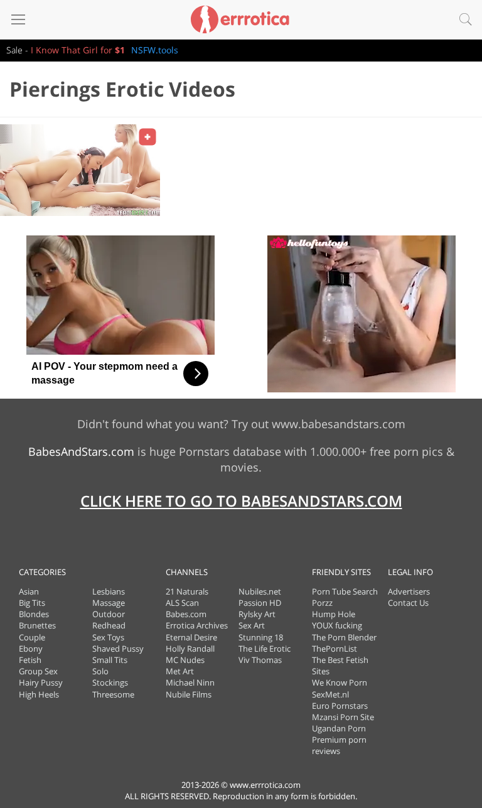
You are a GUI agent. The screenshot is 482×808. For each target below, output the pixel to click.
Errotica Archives (197, 625)
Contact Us (408, 602)
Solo (100, 671)
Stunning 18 (260, 637)
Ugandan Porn (339, 728)
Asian (29, 591)
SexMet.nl (330, 694)
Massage (108, 602)
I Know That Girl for (78, 50)
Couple (32, 637)
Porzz (322, 602)
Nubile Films (189, 694)
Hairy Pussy (41, 682)
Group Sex (38, 671)
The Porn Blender (344, 637)
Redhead (109, 625)
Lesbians (108, 591)
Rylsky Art (257, 614)
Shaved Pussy (118, 648)
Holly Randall (190, 648)
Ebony (31, 648)
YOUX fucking (337, 625)
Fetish (30, 659)
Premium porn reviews (339, 745)
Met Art (180, 671)
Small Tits (109, 659)
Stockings (110, 682)
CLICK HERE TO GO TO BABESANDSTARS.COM (241, 500)
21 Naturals (187, 591)
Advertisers (409, 591)
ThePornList (334, 648)
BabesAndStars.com (81, 451)
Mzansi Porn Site (343, 717)
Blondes (34, 614)
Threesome (113, 694)
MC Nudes (185, 659)
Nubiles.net (259, 591)
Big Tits (32, 602)
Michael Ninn (190, 682)
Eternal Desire (191, 637)
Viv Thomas (260, 659)
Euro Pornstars (340, 705)
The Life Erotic (264, 648)
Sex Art (251, 625)
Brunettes (37, 625)
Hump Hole (333, 614)
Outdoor (108, 614)
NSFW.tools (154, 50)
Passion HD (259, 602)
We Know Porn (339, 682)
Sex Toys (108, 637)
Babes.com (186, 614)
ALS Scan (182, 602)
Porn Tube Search (345, 591)
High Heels (39, 694)
